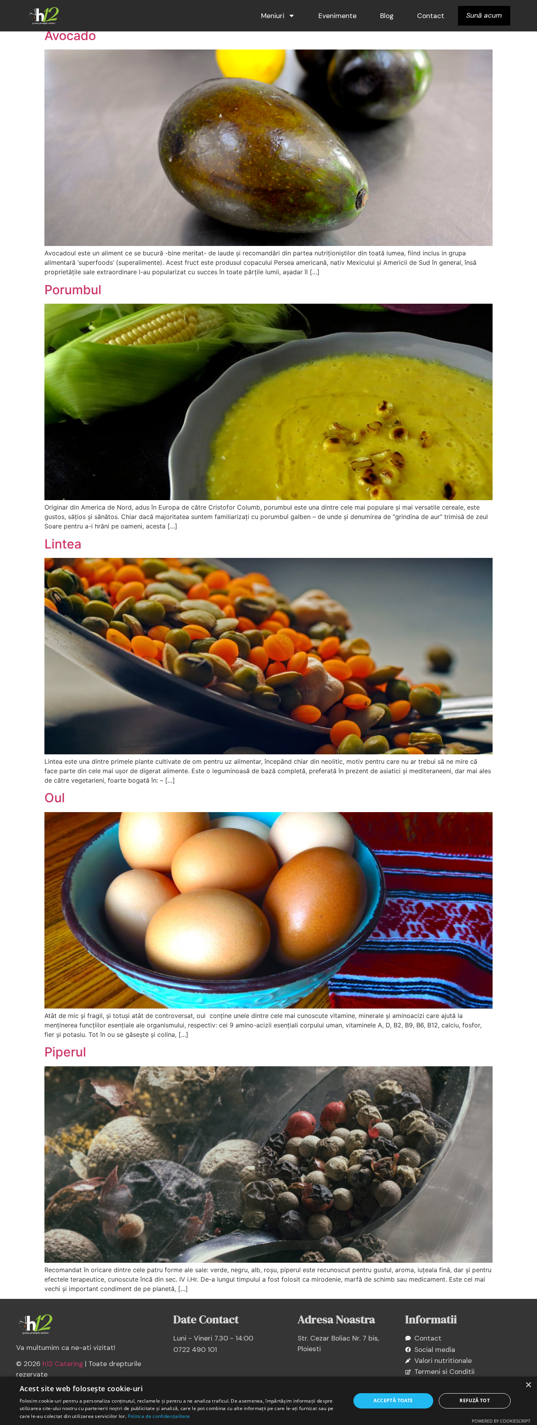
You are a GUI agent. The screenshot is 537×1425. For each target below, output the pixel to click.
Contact (430, 15)
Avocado (70, 35)
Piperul (65, 1052)
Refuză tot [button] (475, 1400)
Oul (54, 797)
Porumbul (72, 289)
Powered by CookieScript (501, 1421)
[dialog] (268, 1401)
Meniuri (272, 15)
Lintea (62, 544)
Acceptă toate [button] (393, 1400)
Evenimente (337, 15)
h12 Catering (62, 1363)
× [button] (528, 1385)
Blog (387, 15)
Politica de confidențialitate (159, 1416)
